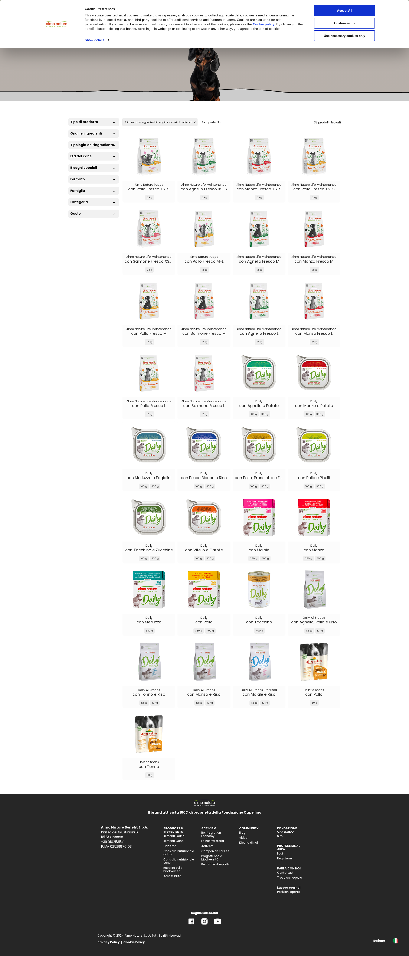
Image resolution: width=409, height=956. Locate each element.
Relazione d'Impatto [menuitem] (215, 864)
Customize (342, 23)
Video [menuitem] (243, 838)
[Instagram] (204, 925)
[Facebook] (191, 925)
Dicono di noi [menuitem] (248, 843)
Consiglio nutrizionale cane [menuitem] (178, 861)
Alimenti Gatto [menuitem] (173, 836)
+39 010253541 (113, 841)
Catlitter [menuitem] (169, 846)
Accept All (344, 10)
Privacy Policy (109, 942)
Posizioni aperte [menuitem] (288, 892)
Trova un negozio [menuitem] (289, 878)
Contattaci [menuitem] (285, 873)
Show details (94, 40)
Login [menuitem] (281, 854)
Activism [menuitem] (207, 846)
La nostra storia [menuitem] (212, 841)
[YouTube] (217, 925)
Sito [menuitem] (280, 836)
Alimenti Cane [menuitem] (173, 841)
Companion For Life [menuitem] (215, 851)
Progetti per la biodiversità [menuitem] (211, 858)
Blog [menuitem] (242, 833)
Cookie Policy (134, 942)
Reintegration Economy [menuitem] (211, 834)
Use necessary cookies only (344, 36)
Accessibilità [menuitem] (172, 876)
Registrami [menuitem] (284, 858)
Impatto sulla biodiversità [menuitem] (172, 869)
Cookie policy (264, 24)
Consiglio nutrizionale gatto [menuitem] (178, 853)
